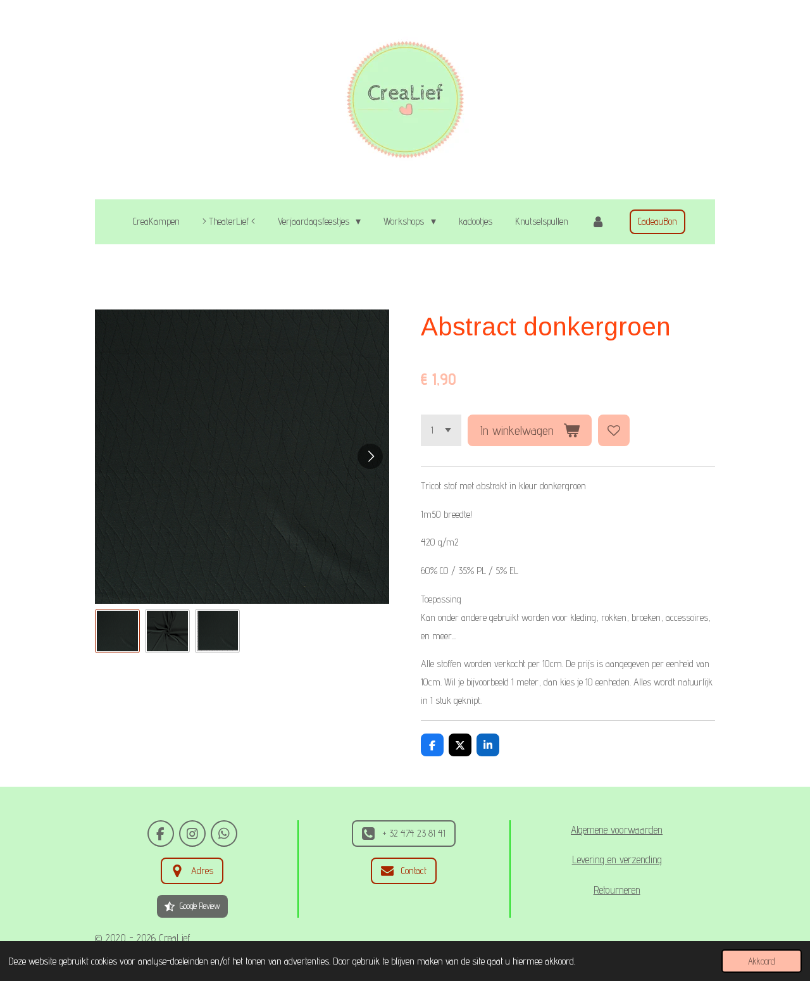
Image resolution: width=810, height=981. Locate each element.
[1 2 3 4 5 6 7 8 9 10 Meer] (441, 430)
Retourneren (617, 890)
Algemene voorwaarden (617, 829)
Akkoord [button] (761, 961)
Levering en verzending (617, 859)
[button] (117, 631)
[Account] (598, 221)
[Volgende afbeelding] (370, 456)
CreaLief (174, 938)
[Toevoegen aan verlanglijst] (614, 430)
